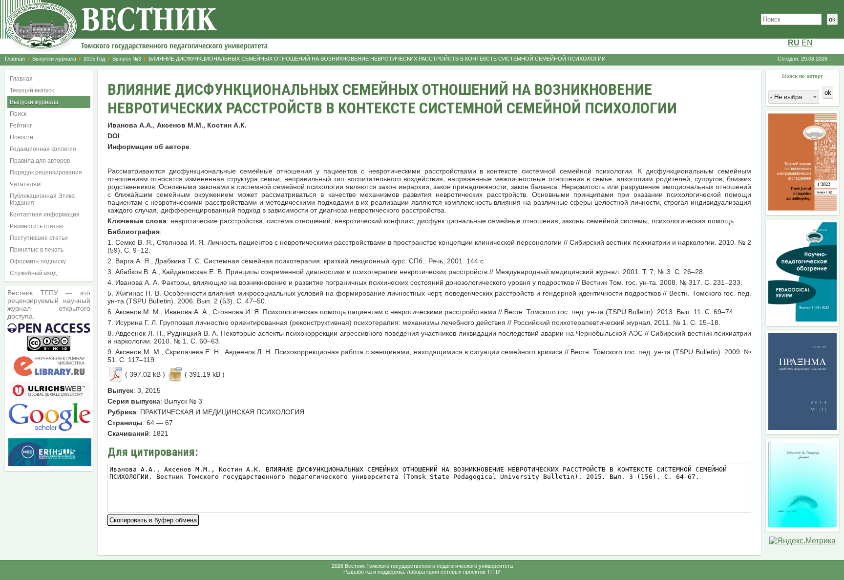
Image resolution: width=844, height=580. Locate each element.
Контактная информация (45, 214)
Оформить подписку (38, 261)
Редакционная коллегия (43, 149)
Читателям (25, 184)
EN (807, 43)
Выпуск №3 (126, 59)
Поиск (18, 113)
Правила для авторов (40, 160)
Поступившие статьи (39, 238)
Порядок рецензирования (46, 172)
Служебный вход (33, 273)
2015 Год (94, 59)
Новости (21, 137)
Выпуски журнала (54, 59)
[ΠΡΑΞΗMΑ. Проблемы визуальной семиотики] (802, 427)
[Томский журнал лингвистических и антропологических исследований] (802, 208)
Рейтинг (21, 125)
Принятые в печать (36, 249)
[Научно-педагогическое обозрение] (802, 319)
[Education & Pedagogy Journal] (802, 524)
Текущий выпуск (32, 90)
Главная (15, 59)
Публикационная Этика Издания (42, 199)
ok (832, 19)
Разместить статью (36, 226)
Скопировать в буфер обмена (153, 519)
